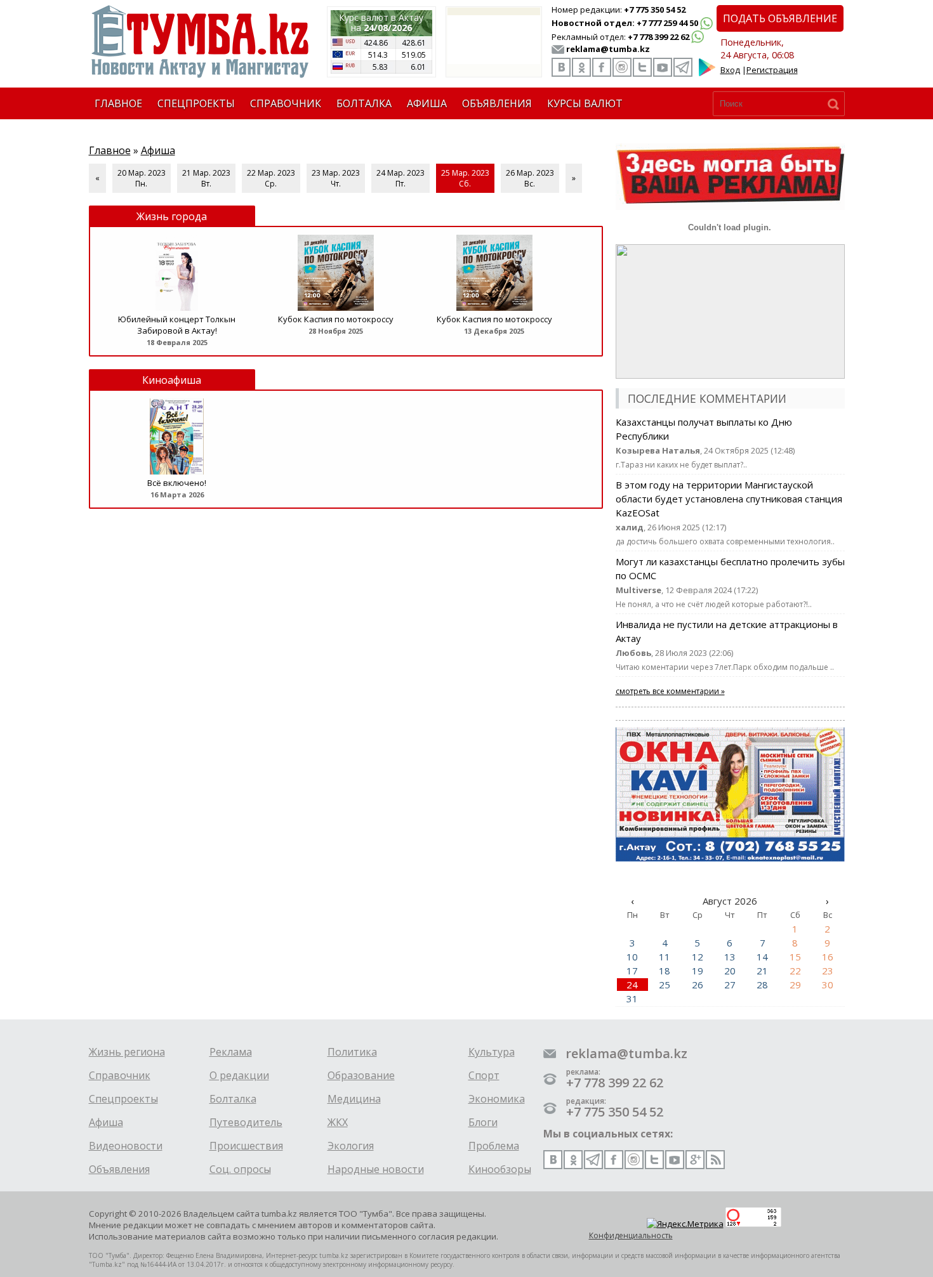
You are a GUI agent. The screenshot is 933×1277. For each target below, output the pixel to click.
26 (697, 984)
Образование (361, 1075)
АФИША (427, 103)
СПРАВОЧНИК (285, 103)
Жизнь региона (127, 1052)
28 (762, 984)
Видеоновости (125, 1146)
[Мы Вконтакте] (561, 67)
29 (795, 984)
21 (762, 970)
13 (730, 956)
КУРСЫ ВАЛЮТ (585, 103)
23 (827, 970)
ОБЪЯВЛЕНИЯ (497, 103)
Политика (352, 1052)
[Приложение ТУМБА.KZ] (707, 73)
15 (795, 956)
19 (697, 970)
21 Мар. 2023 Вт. (206, 178)
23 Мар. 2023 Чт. (336, 178)
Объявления (119, 1169)
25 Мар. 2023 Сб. (465, 178)
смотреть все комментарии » (670, 691)
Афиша (158, 150)
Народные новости (376, 1169)
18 (664, 970)
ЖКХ (338, 1122)
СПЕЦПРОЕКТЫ (196, 103)
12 (697, 956)
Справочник (119, 1075)
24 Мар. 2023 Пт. (400, 178)
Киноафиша (171, 380)
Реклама (230, 1052)
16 (827, 956)
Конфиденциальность (631, 1235)
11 (664, 956)
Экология (351, 1146)
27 (730, 984)
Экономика (496, 1099)
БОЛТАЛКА (364, 103)
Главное (110, 150)
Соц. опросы (240, 1169)
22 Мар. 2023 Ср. (271, 178)
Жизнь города (171, 216)
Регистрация (772, 69)
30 (827, 984)
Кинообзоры (499, 1169)
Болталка (232, 1099)
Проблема (493, 1146)
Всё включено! (176, 482)
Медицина (354, 1099)
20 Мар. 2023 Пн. (141, 178)
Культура (491, 1052)
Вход (730, 69)
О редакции (239, 1075)
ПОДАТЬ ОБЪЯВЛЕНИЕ (780, 18)
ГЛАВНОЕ (118, 103)
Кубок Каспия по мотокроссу (336, 319)
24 (632, 984)
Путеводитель (245, 1122)
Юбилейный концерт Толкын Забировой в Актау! (176, 324)
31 (632, 998)
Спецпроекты (123, 1099)
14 (762, 956)
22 (795, 970)
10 (632, 956)
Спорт (484, 1075)
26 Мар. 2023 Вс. (530, 178)
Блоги (483, 1122)
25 (664, 984)
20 (730, 970)
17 (632, 970)
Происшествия (246, 1146)
